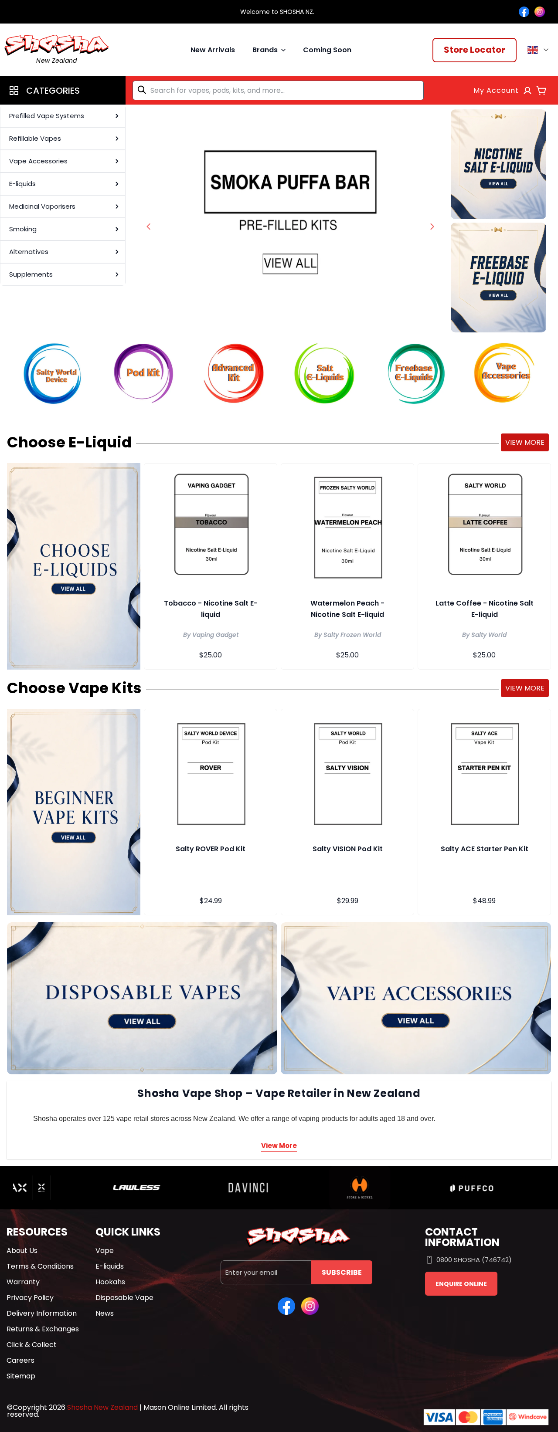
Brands (265, 50)
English (539, 50)
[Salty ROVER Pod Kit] (210, 772)
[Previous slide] (149, 226)
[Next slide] (432, 226)
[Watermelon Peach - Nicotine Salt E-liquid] (347, 526)
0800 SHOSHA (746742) (474, 1259)
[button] (63, 90)
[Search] (143, 89)
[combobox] (278, 90)
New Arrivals (213, 50)
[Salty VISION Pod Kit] (347, 772)
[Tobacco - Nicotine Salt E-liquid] (210, 526)
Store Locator (474, 50)
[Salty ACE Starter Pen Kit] (484, 772)
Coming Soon (327, 50)
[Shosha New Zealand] (290, 220)
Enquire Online (461, 1284)
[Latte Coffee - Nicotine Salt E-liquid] (484, 526)
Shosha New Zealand (102, 1407)
